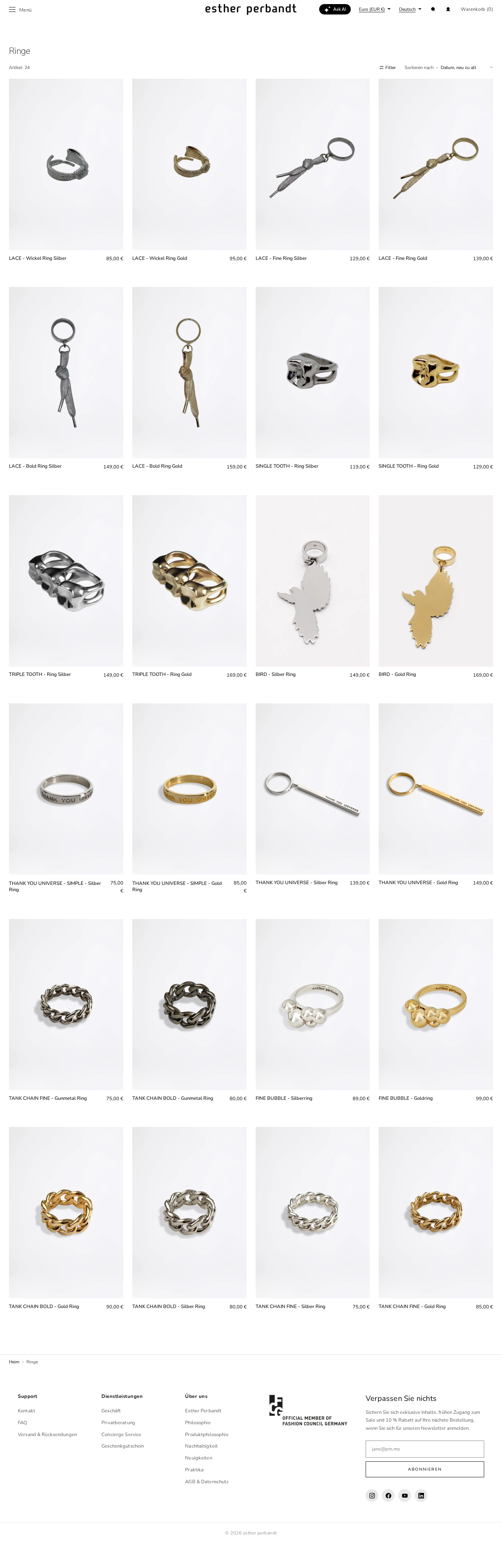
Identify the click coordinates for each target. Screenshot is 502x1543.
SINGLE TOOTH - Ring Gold (409, 466)
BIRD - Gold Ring (397, 674)
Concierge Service (121, 1434)
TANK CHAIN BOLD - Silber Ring (168, 1307)
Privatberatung (118, 1422)
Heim (14, 1362)
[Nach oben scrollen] (491, 1532)
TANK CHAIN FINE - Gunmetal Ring (48, 1098)
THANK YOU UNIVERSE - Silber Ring (297, 883)
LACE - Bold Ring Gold (157, 466)
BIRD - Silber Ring (276, 674)
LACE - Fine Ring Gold (403, 258)
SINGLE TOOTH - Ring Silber (287, 466)
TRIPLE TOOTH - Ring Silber (40, 674)
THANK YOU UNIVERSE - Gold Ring (418, 883)
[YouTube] (404, 1495)
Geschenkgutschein (122, 1446)
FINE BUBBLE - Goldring (406, 1098)
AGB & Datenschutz (207, 1481)
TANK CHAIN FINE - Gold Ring (412, 1307)
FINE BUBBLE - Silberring (284, 1098)
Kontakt (26, 1411)
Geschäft (111, 1411)
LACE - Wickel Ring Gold (159, 258)
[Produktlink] (66, 176)
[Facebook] (388, 1495)
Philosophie (197, 1422)
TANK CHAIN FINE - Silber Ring (291, 1307)
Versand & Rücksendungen (47, 1434)
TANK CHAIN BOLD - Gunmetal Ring (172, 1098)
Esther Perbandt (203, 1411)
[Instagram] (372, 1495)
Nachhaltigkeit (201, 1446)
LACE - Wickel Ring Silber (38, 258)
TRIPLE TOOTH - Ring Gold (162, 674)
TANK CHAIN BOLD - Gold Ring (44, 1307)
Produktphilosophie (206, 1434)
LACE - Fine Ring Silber (281, 258)
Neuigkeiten (198, 1458)
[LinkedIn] (421, 1495)
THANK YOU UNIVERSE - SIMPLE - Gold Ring (177, 886)
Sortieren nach (419, 68)
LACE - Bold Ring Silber (35, 466)
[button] (433, 9)
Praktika (194, 1470)
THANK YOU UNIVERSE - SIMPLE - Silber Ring (55, 886)
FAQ (22, 1422)
